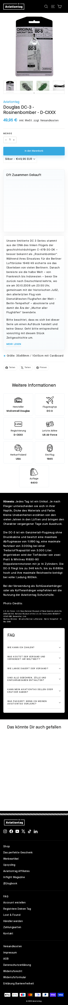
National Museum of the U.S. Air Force (31, 614)
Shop (6, 846)
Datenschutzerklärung (17, 965)
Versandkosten (49, 120)
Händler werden (13, 921)
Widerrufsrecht (12, 971)
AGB (6, 959)
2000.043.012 (8, 614)
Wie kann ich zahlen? (21, 647)
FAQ (5, 896)
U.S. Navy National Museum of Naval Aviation (35, 611)
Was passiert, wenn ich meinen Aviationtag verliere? (27, 702)
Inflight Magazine (14, 877)
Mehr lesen (13, 344)
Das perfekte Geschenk (18, 852)
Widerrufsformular (14, 977)
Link (24, 616)
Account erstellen (14, 902)
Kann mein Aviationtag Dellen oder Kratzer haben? (30, 690)
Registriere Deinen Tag (17, 909)
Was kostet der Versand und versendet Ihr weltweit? (26, 658)
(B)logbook (10, 883)
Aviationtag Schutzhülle (37, 595)
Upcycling (9, 865)
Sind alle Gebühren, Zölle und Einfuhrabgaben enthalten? (26, 679)
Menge (7, 134)
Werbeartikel (10, 859)
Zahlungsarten (12, 927)
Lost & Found (11, 915)
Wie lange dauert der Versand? (27, 669)
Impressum (10, 952)
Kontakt (8, 933)
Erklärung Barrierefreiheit (18, 983)
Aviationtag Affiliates (16, 871)
